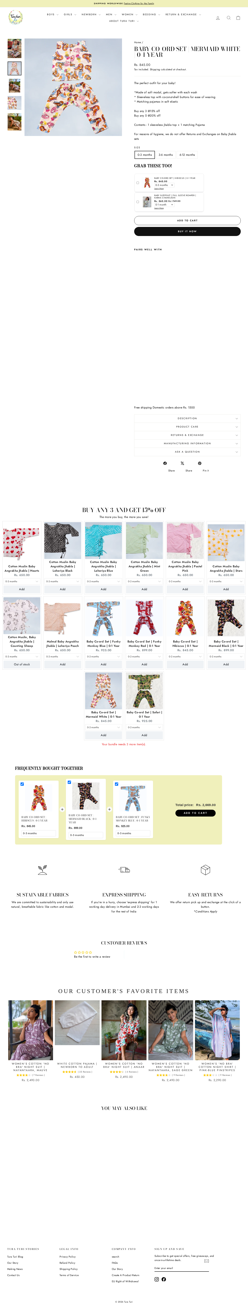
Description (187, 418)
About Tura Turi (122, 21)
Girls (69, 14)
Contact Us (13, 1275)
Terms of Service (69, 1275)
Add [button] (22, 589)
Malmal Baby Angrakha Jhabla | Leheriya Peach (62, 643)
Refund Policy (67, 1263)
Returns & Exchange (187, 435)
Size (137, 147)
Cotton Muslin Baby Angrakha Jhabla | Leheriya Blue (103, 566)
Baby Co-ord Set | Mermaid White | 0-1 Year (103, 714)
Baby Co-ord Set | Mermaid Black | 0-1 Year (226, 643)
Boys (51, 14)
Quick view (35, 1199)
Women (128, 14)
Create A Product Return (125, 1275)
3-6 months (166, 155)
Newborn (90, 14)
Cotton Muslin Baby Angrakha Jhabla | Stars (226, 568)
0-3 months (145, 155)
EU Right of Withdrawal (125, 1281)
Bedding (150, 14)
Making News (15, 1269)
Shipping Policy (69, 1269)
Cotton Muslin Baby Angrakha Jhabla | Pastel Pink (185, 566)
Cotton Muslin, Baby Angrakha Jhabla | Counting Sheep (22, 641)
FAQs (115, 1263)
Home (137, 42)
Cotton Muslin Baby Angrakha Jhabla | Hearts (22, 568)
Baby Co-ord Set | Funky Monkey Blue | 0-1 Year (104, 643)
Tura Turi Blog (15, 1256)
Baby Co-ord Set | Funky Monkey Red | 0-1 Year (144, 643)
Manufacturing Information (187, 443)
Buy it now (187, 231)
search (115, 1256)
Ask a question (187, 451)
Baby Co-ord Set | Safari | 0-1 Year (144, 714)
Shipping (155, 69)
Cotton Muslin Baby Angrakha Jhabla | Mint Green (144, 566)
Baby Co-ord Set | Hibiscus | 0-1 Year (185, 643)
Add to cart (196, 813)
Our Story (12, 1263)
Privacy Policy (68, 1256)
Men (110, 14)
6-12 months (187, 155)
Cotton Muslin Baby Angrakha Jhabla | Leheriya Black (62, 566)
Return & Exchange (182, 14)
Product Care (187, 426)
